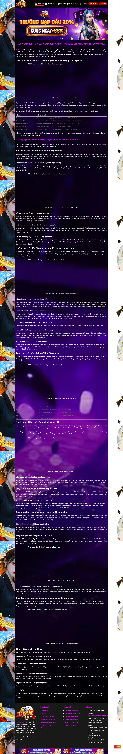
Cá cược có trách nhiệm (48, 722)
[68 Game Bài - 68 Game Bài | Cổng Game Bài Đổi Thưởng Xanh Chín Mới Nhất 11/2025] (24, 4)
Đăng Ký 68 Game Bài (71, 710)
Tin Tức (84, 3)
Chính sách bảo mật (47, 716)
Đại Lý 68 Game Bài (71, 725)
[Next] (104, 24)
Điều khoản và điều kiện (48, 719)
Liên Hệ (43, 713)
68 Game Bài (20, 722)
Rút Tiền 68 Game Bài (71, 719)
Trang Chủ (41, 3)
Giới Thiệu (44, 710)
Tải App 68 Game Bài (71, 722)
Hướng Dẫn (51, 3)
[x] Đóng (118, 746)
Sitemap (43, 728)
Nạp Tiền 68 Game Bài (71, 716)
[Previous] (18, 24)
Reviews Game (73, 3)
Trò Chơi (63, 3)
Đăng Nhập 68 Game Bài (72, 713)
